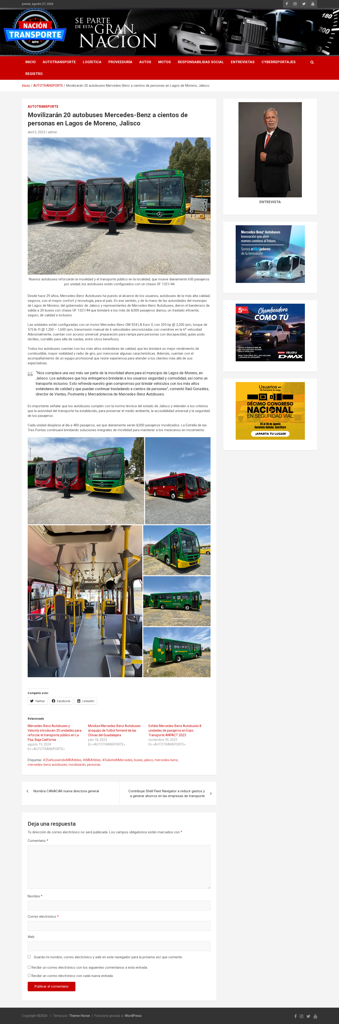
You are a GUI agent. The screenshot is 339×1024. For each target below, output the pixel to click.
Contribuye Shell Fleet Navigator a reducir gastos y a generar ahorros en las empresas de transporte (166, 793)
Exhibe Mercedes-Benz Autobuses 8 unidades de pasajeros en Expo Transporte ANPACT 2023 (175, 730)
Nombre (35, 896)
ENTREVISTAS (243, 62)
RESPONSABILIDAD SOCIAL (201, 62)
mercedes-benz (166, 760)
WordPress (133, 1016)
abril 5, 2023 (36, 132)
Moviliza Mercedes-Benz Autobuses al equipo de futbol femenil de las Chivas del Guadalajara (114, 730)
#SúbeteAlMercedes (117, 760)
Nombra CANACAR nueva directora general (66, 791)
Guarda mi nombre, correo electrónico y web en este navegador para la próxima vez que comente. (108, 957)
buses (138, 760)
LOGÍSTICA (92, 62)
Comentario (38, 841)
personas (94, 764)
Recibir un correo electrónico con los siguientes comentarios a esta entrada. (90, 967)
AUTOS (145, 62)
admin (52, 132)
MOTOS (164, 62)
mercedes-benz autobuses (47, 764)
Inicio (30, 62)
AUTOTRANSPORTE (59, 62)
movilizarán (77, 764)
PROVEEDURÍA (120, 62)
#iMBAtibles (92, 760)
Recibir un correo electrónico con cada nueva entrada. (72, 976)
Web (31, 937)
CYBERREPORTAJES (279, 62)
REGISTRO (34, 74)
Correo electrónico (43, 916)
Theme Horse (79, 1016)
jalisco (148, 760)
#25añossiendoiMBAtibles (62, 760)
